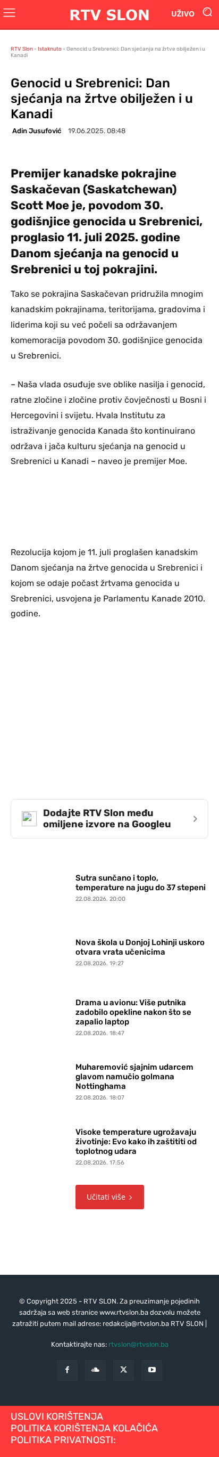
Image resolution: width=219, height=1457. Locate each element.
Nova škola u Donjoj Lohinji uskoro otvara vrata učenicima (140, 947)
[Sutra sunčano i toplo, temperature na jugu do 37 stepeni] (40, 885)
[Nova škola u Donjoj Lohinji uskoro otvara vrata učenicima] (40, 950)
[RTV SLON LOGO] (109, 14)
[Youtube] (151, 1370)
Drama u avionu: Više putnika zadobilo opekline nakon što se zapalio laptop (133, 1012)
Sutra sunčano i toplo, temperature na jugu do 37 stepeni (140, 882)
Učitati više (106, 1197)
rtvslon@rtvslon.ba (138, 1344)
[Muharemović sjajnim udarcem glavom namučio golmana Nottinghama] (40, 1080)
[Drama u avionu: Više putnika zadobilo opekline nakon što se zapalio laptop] (40, 1015)
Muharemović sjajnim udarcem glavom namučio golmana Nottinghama (134, 1076)
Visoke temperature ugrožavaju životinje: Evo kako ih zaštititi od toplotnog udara (136, 1141)
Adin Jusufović (36, 130)
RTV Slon (22, 49)
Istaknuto (50, 49)
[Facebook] (67, 1370)
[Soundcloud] (95, 1370)
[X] (123, 1370)
